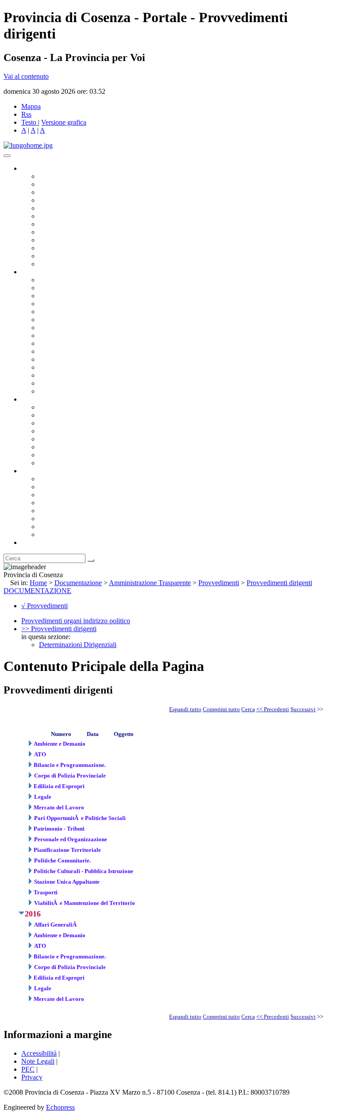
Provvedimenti (218, 582)
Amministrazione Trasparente (80, 439)
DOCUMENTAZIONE (37, 590)
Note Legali (37, 1061)
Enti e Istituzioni (62, 534)
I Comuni (52, 518)
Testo (28, 122)
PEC (28, 1069)
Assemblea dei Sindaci (70, 200)
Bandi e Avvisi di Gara (71, 415)
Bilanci (49, 431)
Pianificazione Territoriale (75, 351)
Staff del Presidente (66, 391)
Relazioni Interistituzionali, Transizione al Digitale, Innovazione (127, 319)
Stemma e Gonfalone (68, 479)
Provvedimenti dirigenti (279, 582)
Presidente (53, 176)
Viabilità (50, 375)
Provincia (34, 471)
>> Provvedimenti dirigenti (59, 628)
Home (38, 582)
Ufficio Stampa (60, 248)
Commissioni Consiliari (71, 208)
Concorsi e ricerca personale (78, 423)
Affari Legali (57, 311)
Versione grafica (63, 122)
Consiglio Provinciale (69, 184)
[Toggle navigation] (7, 155)
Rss (26, 114)
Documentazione (44, 399)
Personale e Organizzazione (77, 303)
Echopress (60, 1107)
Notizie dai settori (63, 256)
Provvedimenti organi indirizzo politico (75, 621)
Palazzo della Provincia (71, 486)
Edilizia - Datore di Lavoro (76, 367)
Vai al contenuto (26, 76)
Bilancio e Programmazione (77, 295)
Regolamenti (56, 463)
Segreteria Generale (66, 383)
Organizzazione (43, 272)
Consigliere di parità (67, 224)
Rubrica (31, 542)
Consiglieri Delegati (67, 192)
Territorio (52, 510)
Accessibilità (39, 1053)
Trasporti (51, 343)
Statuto (48, 455)
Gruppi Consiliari (63, 216)
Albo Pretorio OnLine (69, 407)
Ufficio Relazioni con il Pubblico (85, 240)
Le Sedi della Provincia (71, 494)
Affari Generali (60, 287)
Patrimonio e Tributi (67, 327)
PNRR (48, 335)
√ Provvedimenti (44, 605)
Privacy (31, 1077)
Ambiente (52, 359)
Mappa (31, 106)
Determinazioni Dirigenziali (77, 644)
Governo (33, 168)
